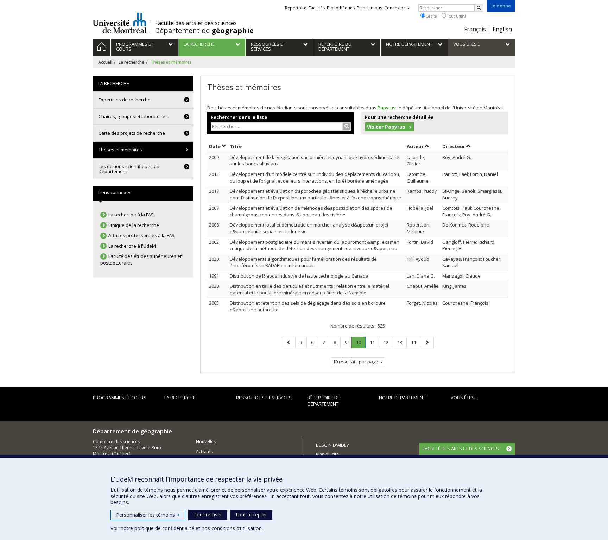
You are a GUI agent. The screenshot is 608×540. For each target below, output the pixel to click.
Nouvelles (206, 442)
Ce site (431, 16)
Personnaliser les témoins (148, 515)
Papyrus (386, 107)
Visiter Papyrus (386, 126)
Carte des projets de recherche (132, 133)
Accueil (105, 62)
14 (415, 342)
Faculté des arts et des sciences (196, 23)
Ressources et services (264, 397)
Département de (204, 30)
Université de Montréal (120, 22)
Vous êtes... (464, 397)
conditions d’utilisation (236, 528)
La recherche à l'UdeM (132, 246)
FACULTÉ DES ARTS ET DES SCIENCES (461, 448)
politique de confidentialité (164, 528)
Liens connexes (115, 192)
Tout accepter (251, 514)
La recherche (131, 62)
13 (402, 342)
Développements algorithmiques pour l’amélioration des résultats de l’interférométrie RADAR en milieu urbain (303, 262)
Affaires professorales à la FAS (141, 235)
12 (388, 342)
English (502, 29)
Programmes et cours (119, 397)
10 (361, 343)
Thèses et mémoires (120, 149)
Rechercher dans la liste (239, 117)
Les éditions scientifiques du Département (129, 168)
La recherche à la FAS (131, 214)
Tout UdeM (456, 16)
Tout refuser (208, 514)
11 (374, 342)
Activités (204, 452)
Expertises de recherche (125, 99)
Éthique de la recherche (133, 225)
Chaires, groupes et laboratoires (133, 116)
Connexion (395, 8)
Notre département (402, 397)
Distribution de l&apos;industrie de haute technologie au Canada (299, 276)
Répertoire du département (324, 400)
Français (475, 29)
